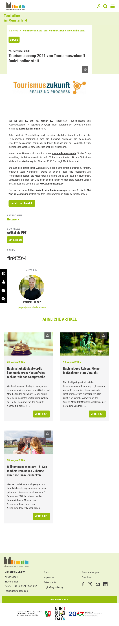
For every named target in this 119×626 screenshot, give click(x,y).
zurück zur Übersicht (21, 203)
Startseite (13, 30)
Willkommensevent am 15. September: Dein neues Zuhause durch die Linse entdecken (27, 471)
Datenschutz (50, 582)
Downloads (87, 577)
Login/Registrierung (54, 587)
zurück (14, 39)
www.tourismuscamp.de (64, 153)
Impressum (49, 577)
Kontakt (47, 572)
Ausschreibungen (90, 572)
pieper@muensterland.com (32, 307)
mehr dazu (41, 414)
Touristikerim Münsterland (15, 18)
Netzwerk (13, 219)
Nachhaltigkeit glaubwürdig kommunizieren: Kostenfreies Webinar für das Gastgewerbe (26, 373)
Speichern (15, 240)
